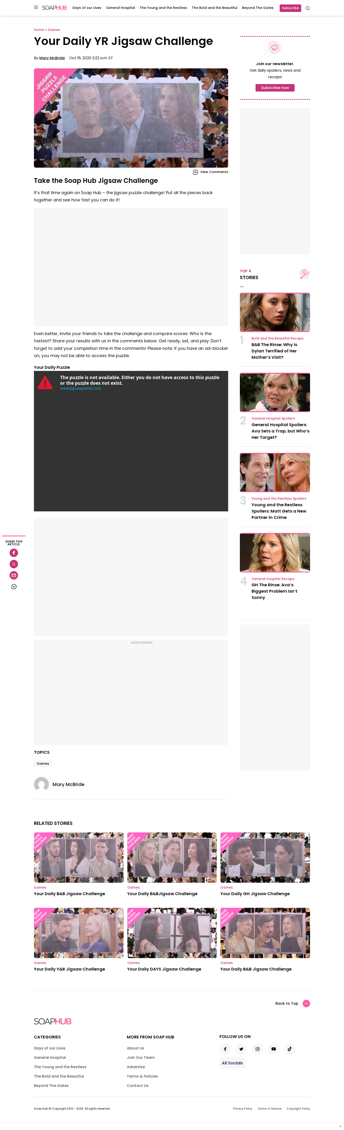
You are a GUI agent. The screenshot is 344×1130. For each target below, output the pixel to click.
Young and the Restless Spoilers (279, 498)
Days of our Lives (87, 7)
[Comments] (14, 586)
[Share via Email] (14, 575)
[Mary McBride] (43, 784)
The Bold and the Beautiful (214, 7)
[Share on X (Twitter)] (14, 564)
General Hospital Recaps (273, 578)
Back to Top (286, 1003)
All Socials (232, 1063)
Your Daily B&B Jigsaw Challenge (69, 894)
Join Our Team (141, 1057)
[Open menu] (36, 7)
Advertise (136, 1067)
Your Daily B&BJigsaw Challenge (162, 894)
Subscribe (290, 8)
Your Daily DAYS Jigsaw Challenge (164, 969)
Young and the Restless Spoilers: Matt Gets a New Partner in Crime (279, 511)
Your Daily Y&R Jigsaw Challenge (69, 969)
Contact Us (138, 1085)
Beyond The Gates (258, 7)
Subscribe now (275, 87)
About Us (135, 1048)
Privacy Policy (242, 1109)
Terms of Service (269, 1109)
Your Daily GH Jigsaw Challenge (255, 894)
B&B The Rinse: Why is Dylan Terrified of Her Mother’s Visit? (274, 351)
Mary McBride (52, 58)
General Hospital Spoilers (273, 418)
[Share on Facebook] (14, 553)
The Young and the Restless (163, 7)
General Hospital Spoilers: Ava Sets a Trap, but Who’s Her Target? (280, 431)
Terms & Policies (142, 1076)
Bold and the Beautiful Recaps (278, 338)
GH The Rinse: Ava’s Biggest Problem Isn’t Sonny (274, 591)
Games (43, 763)
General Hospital (120, 7)
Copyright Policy (298, 1109)
